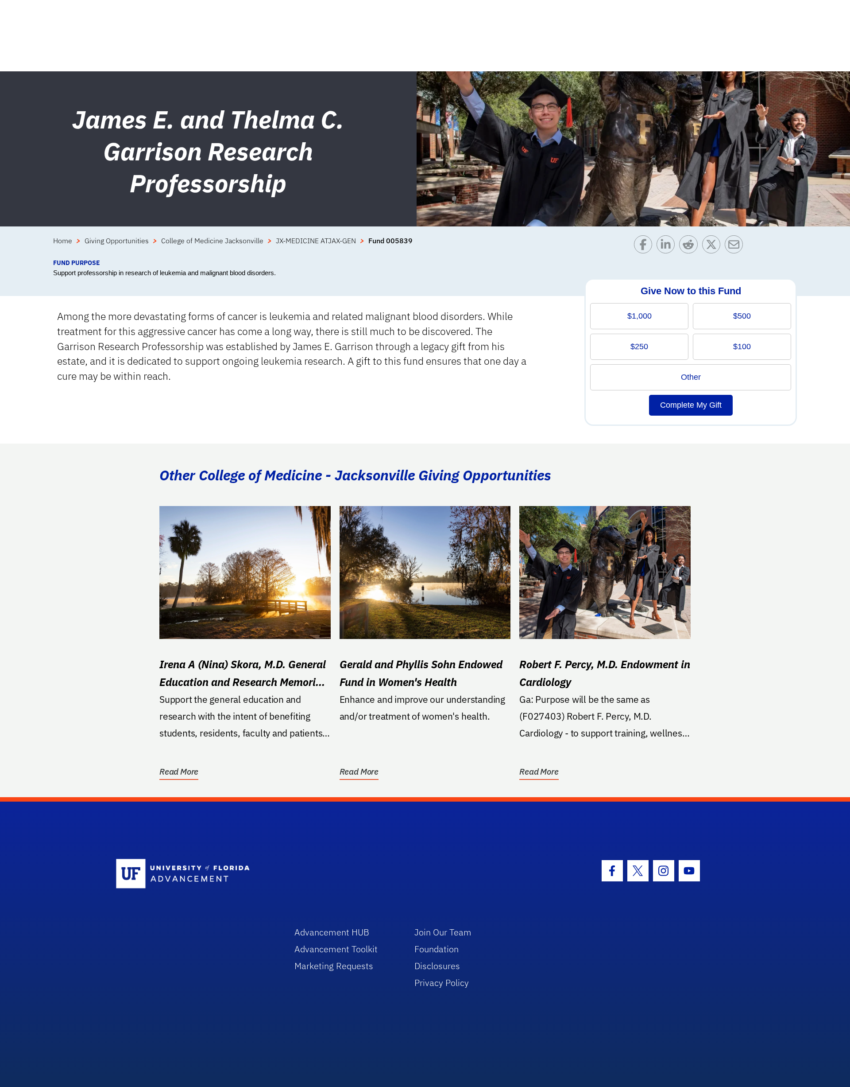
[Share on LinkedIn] (668, 246)
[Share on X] (713, 246)
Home (62, 240)
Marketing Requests (333, 966)
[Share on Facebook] (645, 246)
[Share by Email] (736, 246)
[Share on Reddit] (690, 246)
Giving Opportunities (117, 240)
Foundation (436, 949)
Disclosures (437, 966)
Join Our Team (442, 932)
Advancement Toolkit (336, 949)
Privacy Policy (441, 983)
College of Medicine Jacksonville (212, 240)
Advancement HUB (331, 932)
